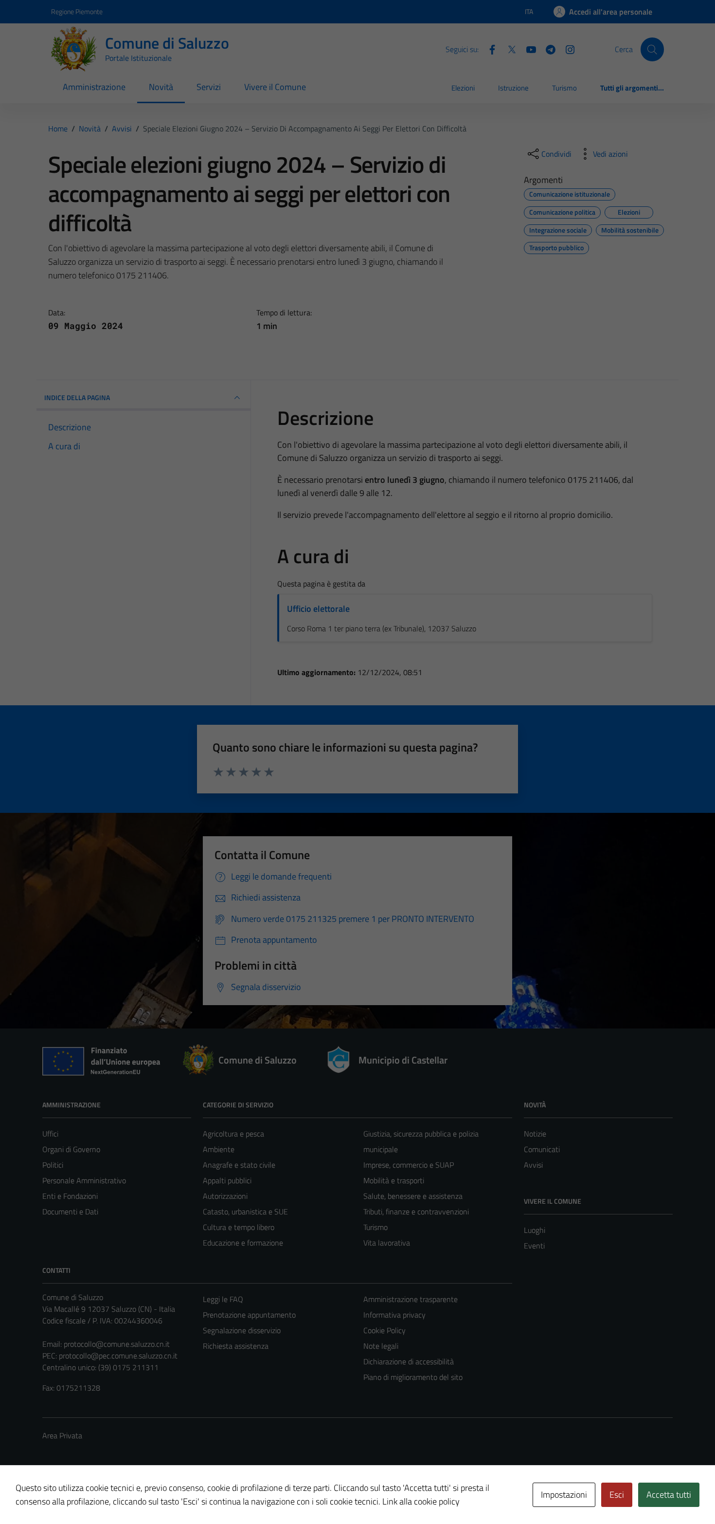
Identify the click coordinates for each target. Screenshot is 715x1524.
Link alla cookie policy (421, 1501)
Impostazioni (564, 1494)
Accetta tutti (668, 1494)
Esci (616, 1494)
